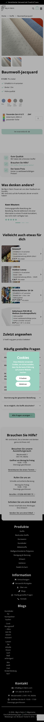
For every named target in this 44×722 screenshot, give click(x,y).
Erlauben (23, 378)
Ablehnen (23, 384)
